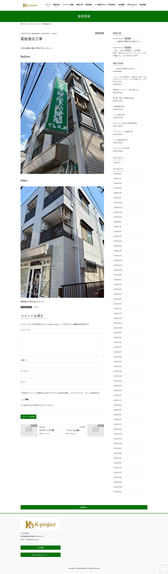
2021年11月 (118, 439)
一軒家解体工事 (118, 106)
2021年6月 (117, 463)
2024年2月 (117, 309)
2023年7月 (117, 342)
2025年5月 (117, 236)
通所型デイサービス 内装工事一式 (126, 90)
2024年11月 (118, 265)
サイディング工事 (46, 430)
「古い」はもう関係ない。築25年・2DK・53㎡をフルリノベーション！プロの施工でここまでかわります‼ (129, 53)
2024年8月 (117, 280)
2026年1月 (117, 198)
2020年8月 (117, 492)
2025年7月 (117, 227)
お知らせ (100, 33)
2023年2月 (117, 366)
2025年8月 (117, 222)
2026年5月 (117, 183)
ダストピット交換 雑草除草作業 (125, 123)
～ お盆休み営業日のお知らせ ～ (127, 41)
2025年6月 (117, 231)
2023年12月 (118, 318)
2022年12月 (118, 376)
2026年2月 (117, 193)
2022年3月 (117, 419)
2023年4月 (117, 357)
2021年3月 (117, 468)
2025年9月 (117, 217)
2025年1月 (117, 256)
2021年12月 (118, 434)
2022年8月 (117, 395)
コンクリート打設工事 (121, 148)
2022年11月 (118, 381)
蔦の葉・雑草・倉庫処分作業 (123, 98)
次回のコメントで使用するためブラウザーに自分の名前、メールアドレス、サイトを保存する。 (62, 393)
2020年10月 (118, 487)
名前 (24, 360)
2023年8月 (117, 337)
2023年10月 (118, 328)
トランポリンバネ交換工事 (122, 131)
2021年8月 (117, 453)
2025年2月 (117, 251)
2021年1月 (117, 477)
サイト (23, 382)
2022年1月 (117, 429)
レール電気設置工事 (120, 140)
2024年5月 (117, 294)
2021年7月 (117, 458)
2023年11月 (118, 323)
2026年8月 (117, 174)
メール (24, 371)
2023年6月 (117, 347)
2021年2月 (117, 472)
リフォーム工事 (72, 430)
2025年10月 (118, 212)
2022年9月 (117, 390)
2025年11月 (118, 207)
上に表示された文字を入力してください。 (38, 405)
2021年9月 (117, 448)
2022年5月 (117, 410)
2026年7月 (117, 178)
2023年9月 (117, 333)
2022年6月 (117, 405)
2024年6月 (117, 289)
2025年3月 (117, 246)
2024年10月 (118, 270)
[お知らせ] (29, 429)
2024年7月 (117, 284)
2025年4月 (117, 241)
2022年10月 (118, 386)
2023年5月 (117, 352)
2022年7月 (117, 400)
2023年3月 (117, 362)
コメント (25, 330)
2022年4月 (117, 415)
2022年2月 (117, 424)
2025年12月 (118, 203)
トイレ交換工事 (118, 115)
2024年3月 (117, 304)
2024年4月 (117, 299)
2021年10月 (118, 443)
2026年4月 (117, 188)
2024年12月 (118, 260)
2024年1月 (117, 313)
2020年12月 (118, 482)
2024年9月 (117, 275)
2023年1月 (117, 371)
